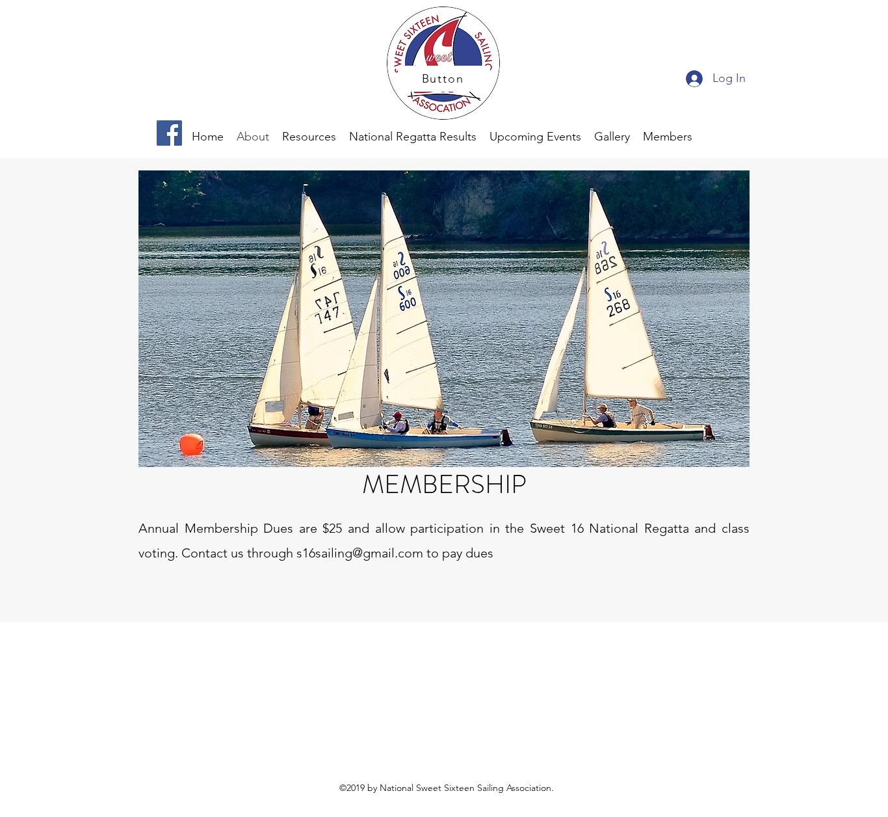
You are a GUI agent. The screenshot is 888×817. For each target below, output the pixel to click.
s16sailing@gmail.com (359, 553)
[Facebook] (169, 133)
